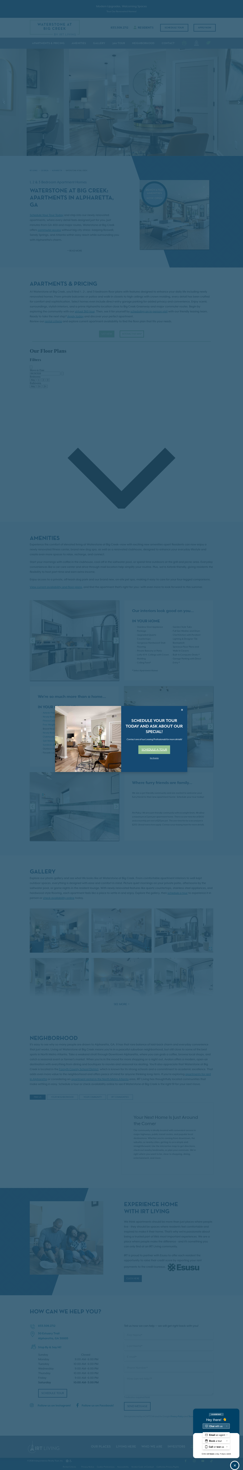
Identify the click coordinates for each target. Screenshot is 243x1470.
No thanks (154, 758)
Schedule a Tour (154, 749)
